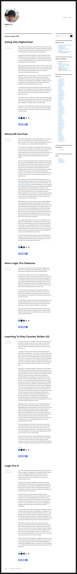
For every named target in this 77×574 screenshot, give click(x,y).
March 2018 (61, 119)
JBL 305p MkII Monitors (63, 52)
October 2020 (61, 84)
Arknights (65, 69)
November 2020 (62, 82)
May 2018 (60, 117)
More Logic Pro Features (20, 263)
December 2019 (61, 94)
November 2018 (61, 110)
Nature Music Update (67, 70)
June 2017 (60, 131)
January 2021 (61, 80)
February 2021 (61, 79)
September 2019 (62, 98)
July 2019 (60, 100)
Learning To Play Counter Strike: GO (27, 336)
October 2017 (61, 125)
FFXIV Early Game (62, 47)
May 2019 (60, 103)
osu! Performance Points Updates (65, 51)
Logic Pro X (12, 465)
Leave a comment (8, 48)
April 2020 (61, 89)
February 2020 (61, 91)
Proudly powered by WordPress (15, 568)
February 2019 (61, 106)
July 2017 (60, 129)
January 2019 (61, 108)
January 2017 (61, 137)
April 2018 (60, 118)
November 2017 (61, 124)
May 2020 (60, 87)
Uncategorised (61, 149)
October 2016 (61, 141)
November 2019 (62, 95)
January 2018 (61, 122)
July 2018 (60, 114)
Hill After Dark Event (66, 67)
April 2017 (60, 133)
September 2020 (62, 85)
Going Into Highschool (19, 42)
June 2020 (60, 86)
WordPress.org (61, 162)
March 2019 (61, 105)
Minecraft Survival (16, 133)
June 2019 (60, 101)
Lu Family (64, 17)
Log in (60, 158)
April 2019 (60, 104)
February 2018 (61, 120)
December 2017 (61, 123)
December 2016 (61, 138)
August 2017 (61, 128)
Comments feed (62, 161)
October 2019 (61, 96)
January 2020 (61, 93)
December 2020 (62, 81)
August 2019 (61, 99)
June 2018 (60, 115)
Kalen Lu (8, 24)
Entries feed (61, 159)
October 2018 (61, 112)
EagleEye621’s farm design (24, 184)
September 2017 (62, 127)
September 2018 (62, 113)
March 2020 (61, 90)
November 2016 (62, 139)
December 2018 (61, 109)
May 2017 (60, 132)
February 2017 (61, 136)
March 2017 (61, 134)
